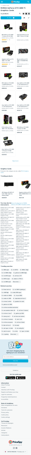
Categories (4, 432)
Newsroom (4, 425)
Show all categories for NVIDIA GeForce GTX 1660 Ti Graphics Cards (20, 203)
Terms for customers (6, 410)
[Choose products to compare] (24, 17)
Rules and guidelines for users (9, 405)
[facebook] (16, 448)
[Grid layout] (23, 13)
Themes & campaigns (7, 423)
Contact (3, 387)
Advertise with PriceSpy (8, 389)
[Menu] (2, 2)
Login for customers (6, 394)
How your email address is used (10, 364)
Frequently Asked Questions (9, 397)
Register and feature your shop (9, 392)
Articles (3, 430)
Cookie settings (5, 417)
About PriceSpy (5, 385)
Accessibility (4, 399)
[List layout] (26, 13)
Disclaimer (4, 407)
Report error (15, 161)
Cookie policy (5, 415)
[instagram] (14, 448)
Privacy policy (5, 412)
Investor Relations (6, 428)
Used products (5, 435)
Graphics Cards (5, 5)
